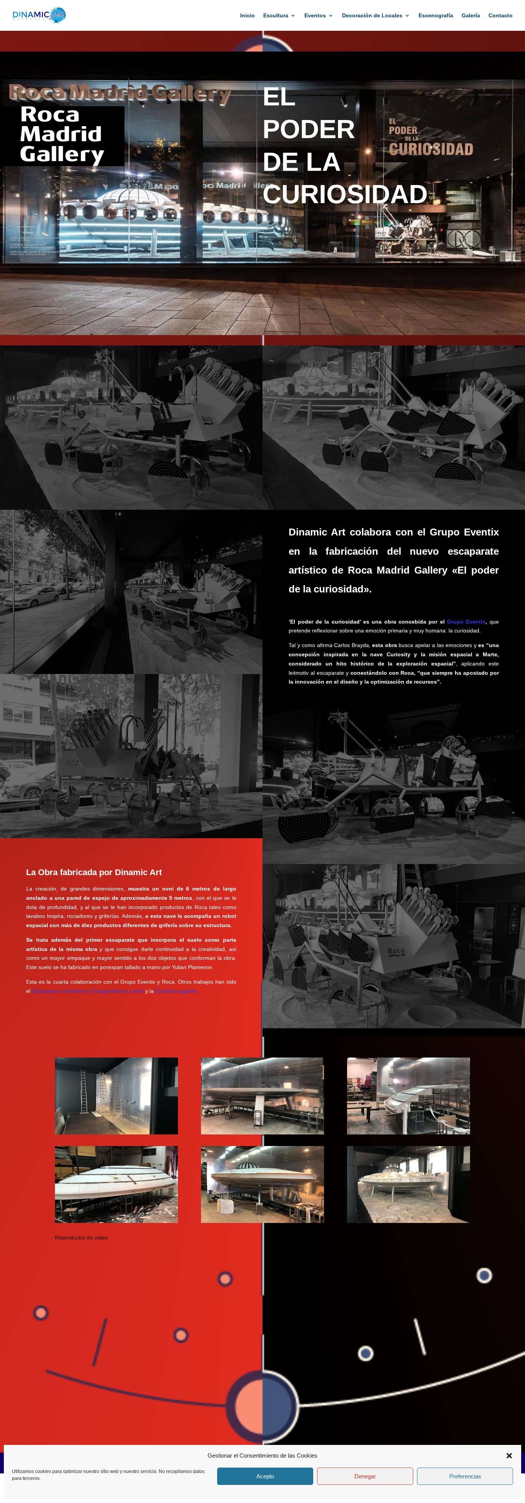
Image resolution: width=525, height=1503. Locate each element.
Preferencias (465, 1476)
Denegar (365, 1476)
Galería (471, 15)
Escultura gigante (176, 991)
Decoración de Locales (372, 15)
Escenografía (436, 15)
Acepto (265, 1476)
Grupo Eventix (466, 622)
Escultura (275, 15)
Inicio (247, 15)
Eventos (315, 15)
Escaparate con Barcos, (61, 991)
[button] (509, 1456)
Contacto (500, 15)
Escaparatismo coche (117, 991)
